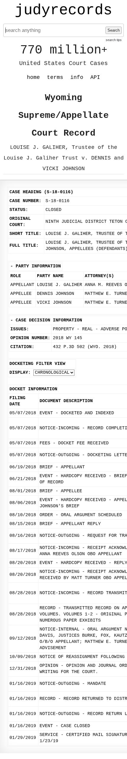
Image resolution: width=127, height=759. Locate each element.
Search (114, 30)
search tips (114, 40)
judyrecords (63, 10)
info (76, 77)
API (95, 77)
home (33, 77)
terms (55, 77)
